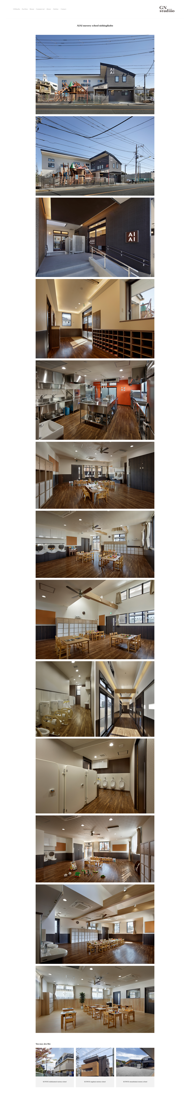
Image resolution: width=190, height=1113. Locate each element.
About (48, 9)
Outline (55, 9)
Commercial (40, 9)
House (32, 9)
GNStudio (16, 9)
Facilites (25, 9)
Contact (63, 9)
